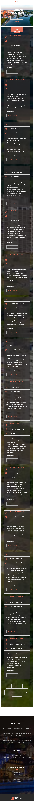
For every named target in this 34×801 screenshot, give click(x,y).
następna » (17, 698)
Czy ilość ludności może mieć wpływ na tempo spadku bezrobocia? (17, 734)
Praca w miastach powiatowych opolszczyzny (17, 757)
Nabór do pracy (17, 755)
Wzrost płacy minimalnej (17, 742)
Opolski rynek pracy (17, 777)
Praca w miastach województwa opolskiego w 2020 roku (17, 729)
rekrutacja (17, 779)
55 (27, 692)
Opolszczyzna (17, 772)
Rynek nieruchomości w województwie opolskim (17, 740)
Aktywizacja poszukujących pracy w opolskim (17, 737)
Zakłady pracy (17, 774)
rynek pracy (17, 760)
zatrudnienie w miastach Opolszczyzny (17, 784)
